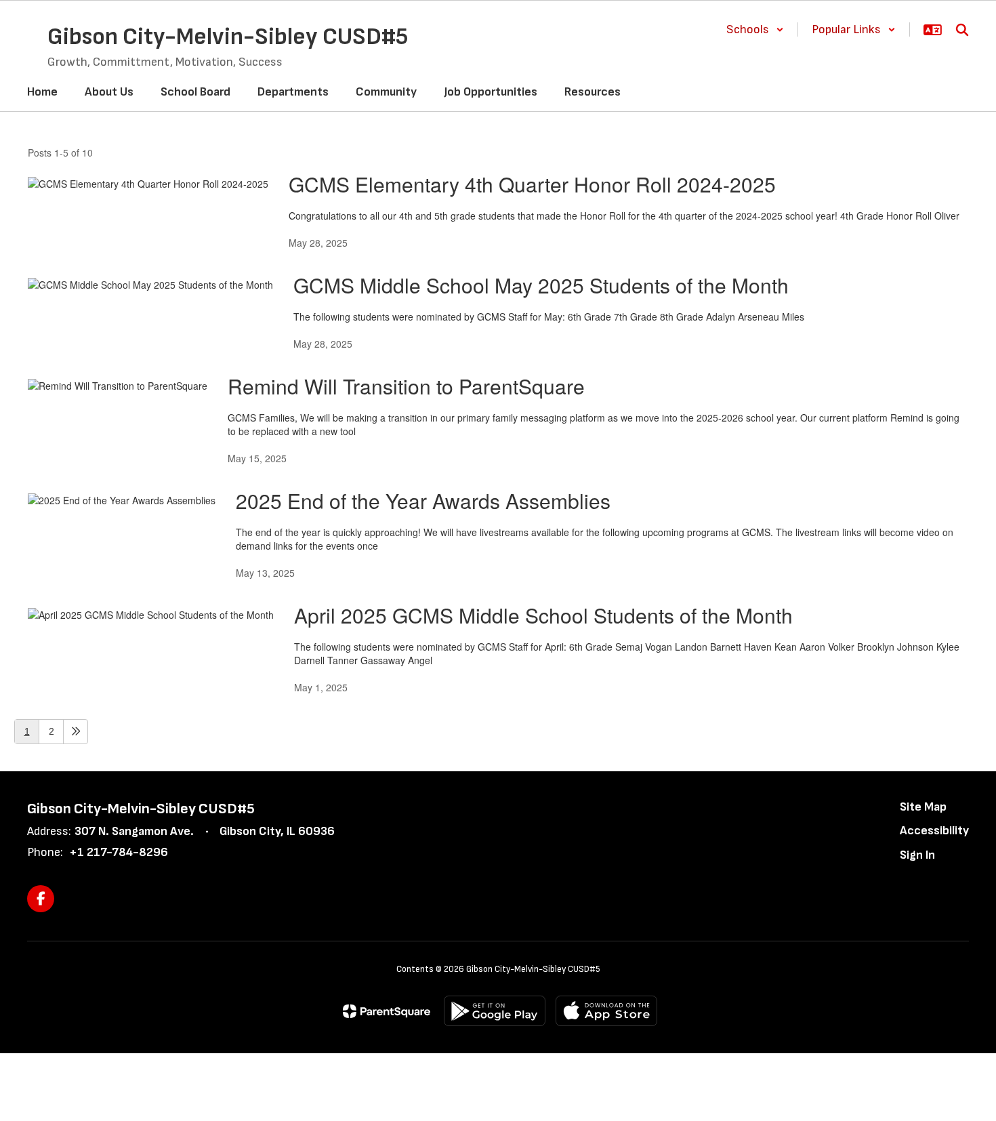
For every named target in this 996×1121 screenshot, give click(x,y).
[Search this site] (962, 30)
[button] (755, 29)
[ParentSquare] (386, 1011)
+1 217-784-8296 (118, 852)
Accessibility (934, 830)
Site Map (923, 807)
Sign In (917, 855)
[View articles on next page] (75, 731)
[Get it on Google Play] (494, 1011)
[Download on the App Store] (606, 1011)
